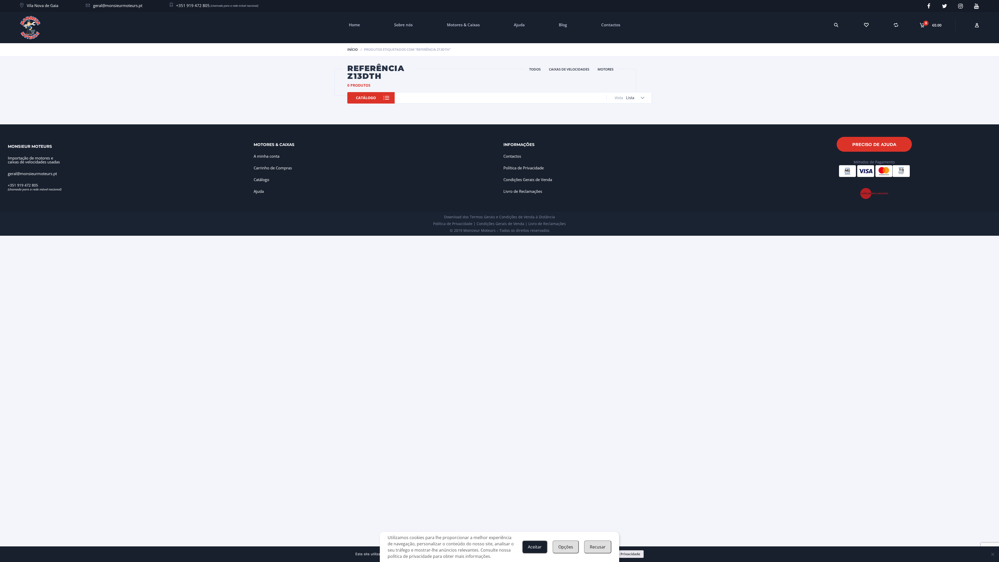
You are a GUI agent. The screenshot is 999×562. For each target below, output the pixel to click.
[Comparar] (896, 25)
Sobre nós (403, 24)
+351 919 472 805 (193, 5)
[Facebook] (928, 6)
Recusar (598, 547)
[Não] (992, 554)
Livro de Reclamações (522, 191)
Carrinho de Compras (273, 167)
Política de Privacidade (523, 167)
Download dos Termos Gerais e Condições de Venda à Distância (499, 216)
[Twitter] (944, 6)
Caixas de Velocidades (569, 69)
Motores (605, 69)
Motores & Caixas (463, 24)
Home (354, 24)
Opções (565, 547)
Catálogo (366, 97)
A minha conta (266, 156)
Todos (535, 69)
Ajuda (519, 24)
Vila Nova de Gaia (42, 5)
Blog (563, 24)
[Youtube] (976, 6)
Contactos (610, 24)
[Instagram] (960, 6)
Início (352, 49)
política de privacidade (410, 556)
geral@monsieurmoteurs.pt (117, 5)
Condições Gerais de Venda (527, 179)
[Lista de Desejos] (866, 25)
